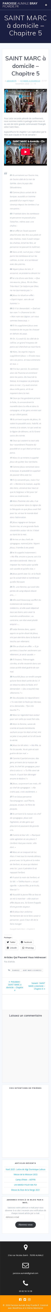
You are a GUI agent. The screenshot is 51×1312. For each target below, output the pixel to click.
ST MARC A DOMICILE (30, 81)
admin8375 (11, 81)
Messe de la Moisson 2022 (25, 1174)
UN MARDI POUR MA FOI (25, 1184)
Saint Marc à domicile (32, 970)
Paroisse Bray (20, 5)
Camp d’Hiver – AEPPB (25, 1179)
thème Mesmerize (35, 1308)
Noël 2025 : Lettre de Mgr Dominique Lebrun (25, 1169)
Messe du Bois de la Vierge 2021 (25, 1190)
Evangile (16, 970)
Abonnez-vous (25, 1225)
